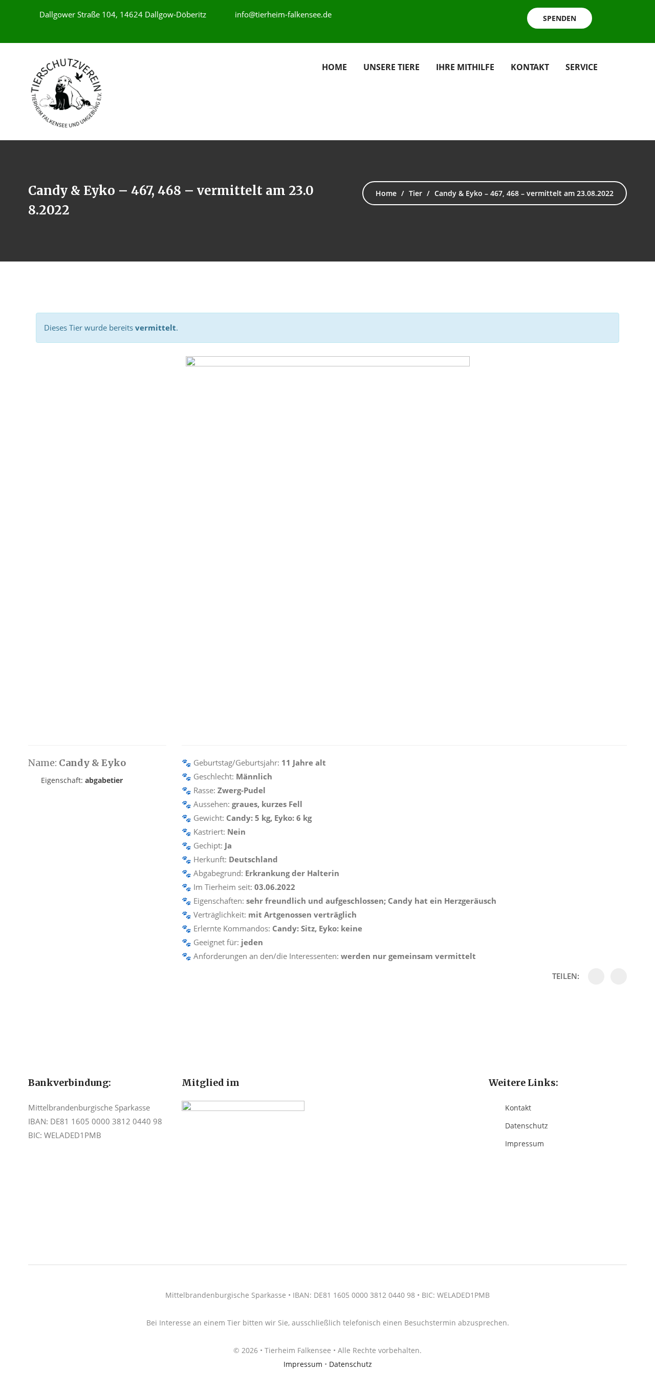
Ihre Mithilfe (465, 67)
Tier (415, 193)
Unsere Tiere (391, 67)
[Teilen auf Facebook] (596, 976)
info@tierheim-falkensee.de (283, 14)
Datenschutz (526, 1125)
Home (334, 67)
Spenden (559, 18)
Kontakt (530, 67)
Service (581, 67)
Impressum (524, 1143)
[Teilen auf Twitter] (618, 976)
